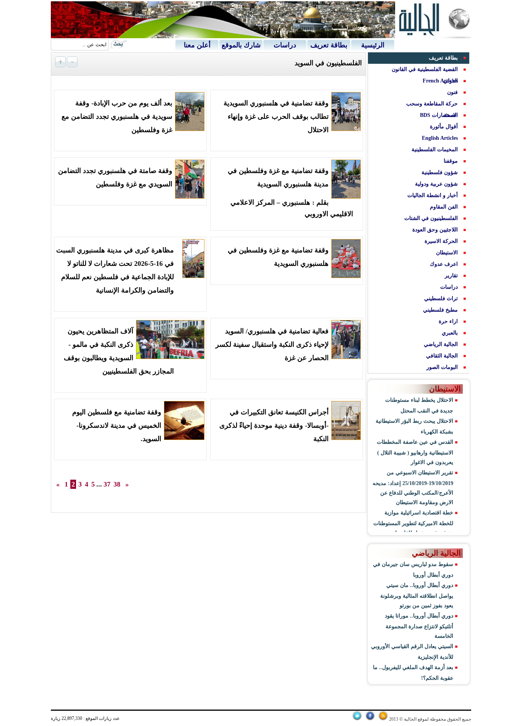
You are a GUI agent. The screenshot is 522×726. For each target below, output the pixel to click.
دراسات (285, 45)
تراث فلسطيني (441, 298)
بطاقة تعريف (328, 45)
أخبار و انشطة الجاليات (432, 195)
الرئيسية (372, 45)
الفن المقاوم (444, 207)
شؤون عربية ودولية (436, 184)
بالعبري (450, 333)
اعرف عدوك (444, 264)
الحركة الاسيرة (441, 241)
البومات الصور (442, 367)
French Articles (440, 81)
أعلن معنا (197, 45)
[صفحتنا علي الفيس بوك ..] (370, 719)
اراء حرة (448, 321)
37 (107, 484)
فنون (452, 92)
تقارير (451, 275)
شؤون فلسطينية (439, 172)
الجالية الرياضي (441, 344)
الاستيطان (447, 252)
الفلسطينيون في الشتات (431, 218)
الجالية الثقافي (442, 356)
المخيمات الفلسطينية (435, 149)
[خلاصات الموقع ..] (383, 719)
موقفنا (451, 161)
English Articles (440, 138)
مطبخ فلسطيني (440, 310)
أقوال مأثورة (444, 126)
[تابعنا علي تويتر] (357, 719)
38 (116, 484)
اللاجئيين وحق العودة (435, 230)
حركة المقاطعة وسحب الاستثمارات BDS (432, 109)
